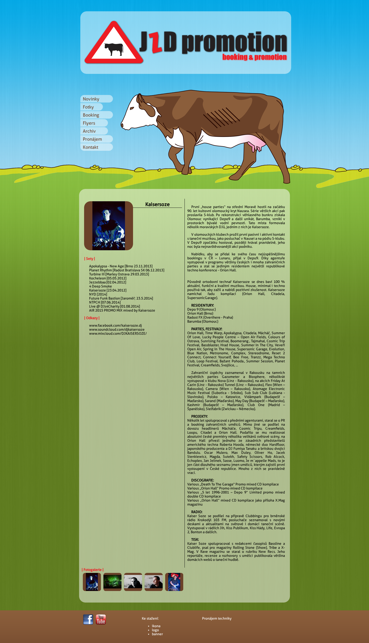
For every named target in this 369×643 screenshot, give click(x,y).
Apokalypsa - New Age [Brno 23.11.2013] (120, 266)
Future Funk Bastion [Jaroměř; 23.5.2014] (121, 298)
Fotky (88, 107)
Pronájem (92, 139)
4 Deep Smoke (100, 286)
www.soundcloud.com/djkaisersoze (117, 329)
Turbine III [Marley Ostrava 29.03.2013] (119, 274)
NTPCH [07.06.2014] (104, 302)
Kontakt (90, 147)
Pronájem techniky (216, 618)
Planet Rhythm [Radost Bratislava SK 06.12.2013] (126, 270)
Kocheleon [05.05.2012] (107, 278)
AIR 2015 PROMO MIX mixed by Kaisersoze (122, 310)
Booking (91, 115)
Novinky (91, 99)
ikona (156, 626)
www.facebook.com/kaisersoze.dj (115, 325)
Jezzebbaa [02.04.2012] (107, 282)
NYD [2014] (98, 294)
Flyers (89, 123)
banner (157, 634)
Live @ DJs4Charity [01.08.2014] (114, 306)
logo (155, 630)
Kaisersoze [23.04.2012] (107, 290)
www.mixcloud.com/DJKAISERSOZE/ (118, 333)
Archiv (89, 131)
